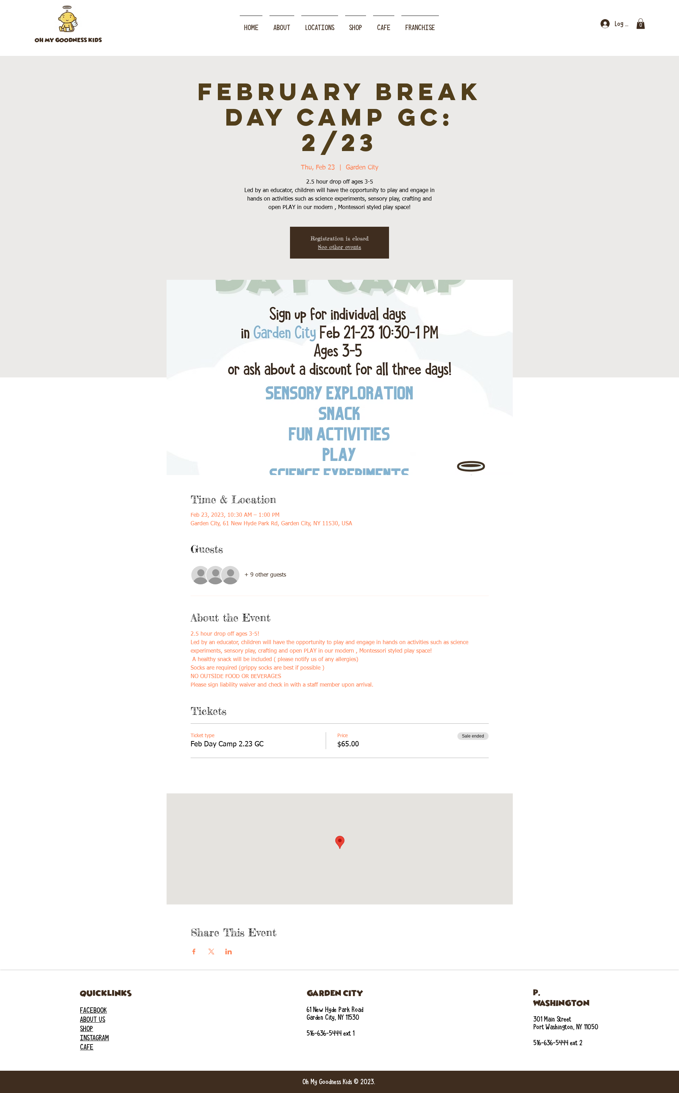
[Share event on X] (211, 951)
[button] (320, 24)
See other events (339, 246)
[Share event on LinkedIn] (228, 951)
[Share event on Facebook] (194, 951)
